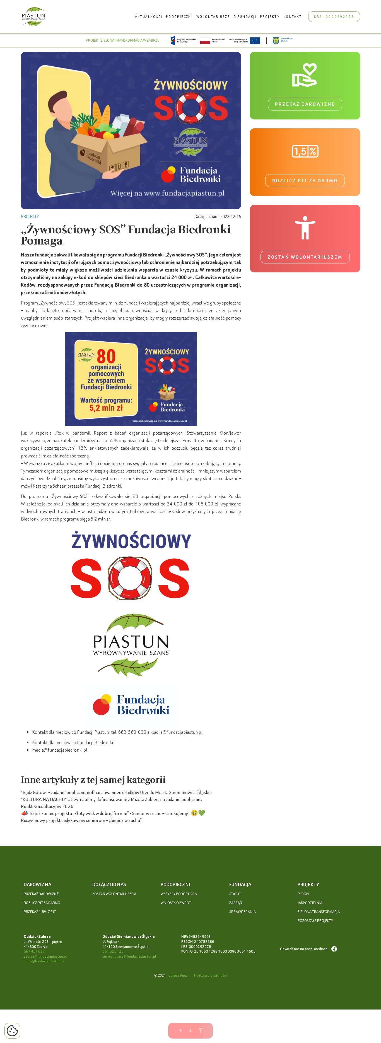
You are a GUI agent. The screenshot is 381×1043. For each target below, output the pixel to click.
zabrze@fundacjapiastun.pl (45, 956)
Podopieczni (179, 16)
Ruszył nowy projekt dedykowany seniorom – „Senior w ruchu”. (82, 820)
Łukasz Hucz (177, 975)
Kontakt (292, 16)
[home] (33, 17)
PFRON (303, 893)
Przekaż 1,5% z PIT (40, 911)
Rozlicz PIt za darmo (42, 902)
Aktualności (148, 16)
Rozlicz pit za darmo (305, 180)
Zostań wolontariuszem (305, 257)
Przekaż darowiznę (305, 104)
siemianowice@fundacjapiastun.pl (129, 956)
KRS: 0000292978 (334, 16)
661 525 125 (113, 951)
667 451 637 (34, 951)
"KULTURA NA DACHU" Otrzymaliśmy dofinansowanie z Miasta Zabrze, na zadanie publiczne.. (111, 799)
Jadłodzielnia (310, 902)
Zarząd (235, 902)
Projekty (270, 16)
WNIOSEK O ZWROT (176, 902)
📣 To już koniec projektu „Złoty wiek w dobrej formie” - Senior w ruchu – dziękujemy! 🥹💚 (113, 813)
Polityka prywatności (210, 975)
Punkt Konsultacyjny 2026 (47, 806)
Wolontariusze (213, 16)
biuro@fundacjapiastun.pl (44, 961)
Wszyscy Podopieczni (179, 893)
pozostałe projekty (315, 920)
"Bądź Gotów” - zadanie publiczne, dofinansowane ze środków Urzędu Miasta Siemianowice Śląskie (116, 792)
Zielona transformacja (319, 911)
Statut (235, 893)
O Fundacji (244, 16)
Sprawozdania (242, 911)
